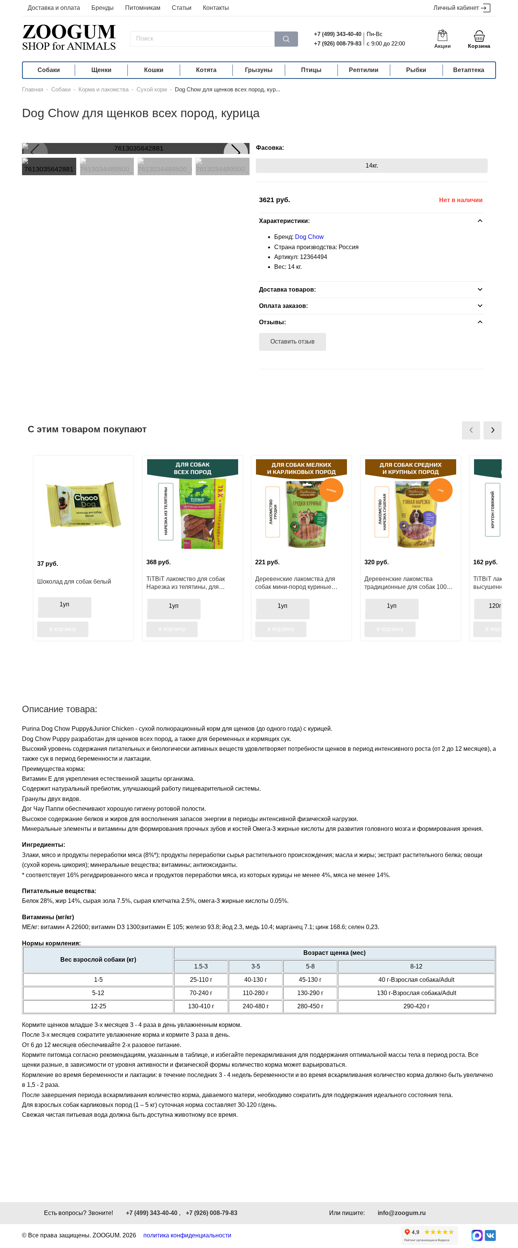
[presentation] (471, 430)
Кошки (153, 70)
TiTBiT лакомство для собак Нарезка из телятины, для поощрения (185, 583)
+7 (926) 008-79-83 (337, 43)
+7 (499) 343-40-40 (337, 34)
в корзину (62, 629)
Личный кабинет (456, 8)
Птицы (311, 70)
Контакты (216, 8)
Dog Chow (309, 237)
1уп (64, 604)
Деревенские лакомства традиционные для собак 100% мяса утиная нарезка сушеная (408, 583)
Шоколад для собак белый (74, 581)
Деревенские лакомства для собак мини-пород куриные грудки (295, 583)
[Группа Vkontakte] (490, 1235)
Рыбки (416, 70)
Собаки (49, 70)
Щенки (101, 70)
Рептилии (363, 70)
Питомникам (142, 8)
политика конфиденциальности (187, 1235)
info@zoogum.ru (402, 1213)
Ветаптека (468, 70)
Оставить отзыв (292, 341)
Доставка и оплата (54, 8)
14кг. (372, 165)
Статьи (182, 8)
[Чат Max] (477, 1235)
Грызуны (259, 70)
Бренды (102, 8)
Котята (206, 70)
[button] (236, 152)
